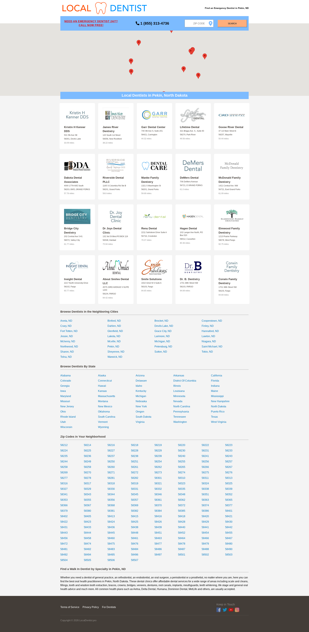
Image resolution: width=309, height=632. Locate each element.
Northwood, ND (69, 346)
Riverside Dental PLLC (113, 179)
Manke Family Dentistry (150, 179)
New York (141, 406)
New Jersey (67, 406)
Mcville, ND (114, 341)
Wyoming (103, 427)
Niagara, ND (209, 341)
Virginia (140, 422)
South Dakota (143, 416)
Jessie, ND (66, 336)
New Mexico (105, 406)
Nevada (177, 401)
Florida (215, 380)
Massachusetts (106, 396)
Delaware (141, 380)
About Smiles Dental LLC (116, 281)
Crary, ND (66, 326)
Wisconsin (66, 427)
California (216, 375)
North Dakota (218, 406)
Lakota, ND (114, 336)
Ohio (63, 411)
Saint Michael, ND (212, 346)
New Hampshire (220, 401)
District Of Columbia (184, 380)
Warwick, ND (115, 356)
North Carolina (181, 406)
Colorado (65, 380)
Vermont (103, 422)
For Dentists (109, 607)
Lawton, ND (208, 336)
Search (232, 23)
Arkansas (178, 375)
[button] (139, 43)
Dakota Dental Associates (73, 179)
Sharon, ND (67, 351)
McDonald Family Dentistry (230, 179)
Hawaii (102, 385)
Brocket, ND (161, 320)
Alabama (65, 375)
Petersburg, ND (163, 346)
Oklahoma (104, 411)
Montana (103, 401)
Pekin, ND (113, 346)
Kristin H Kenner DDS (74, 129)
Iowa (63, 391)
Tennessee (179, 416)
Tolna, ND (66, 356)
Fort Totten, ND (69, 331)
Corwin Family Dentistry (228, 281)
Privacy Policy (91, 607)
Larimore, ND (162, 336)
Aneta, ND (66, 320)
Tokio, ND (207, 351)
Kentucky (141, 391)
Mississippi (217, 396)
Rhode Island (68, 416)
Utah (63, 422)
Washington (180, 422)
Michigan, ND (162, 341)
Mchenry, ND (67, 341)
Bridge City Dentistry (71, 230)
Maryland (65, 396)
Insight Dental (73, 279)
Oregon (140, 411)
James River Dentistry (110, 129)
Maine (214, 391)
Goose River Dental (231, 127)
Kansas (102, 391)
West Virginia (218, 422)
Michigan (141, 396)
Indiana (215, 385)
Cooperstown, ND (212, 320)
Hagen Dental (188, 228)
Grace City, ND (163, 331)
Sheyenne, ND (116, 351)
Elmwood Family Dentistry (229, 230)
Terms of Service (69, 607)
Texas (214, 416)
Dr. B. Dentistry (190, 279)
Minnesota (179, 396)
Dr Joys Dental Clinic (112, 230)
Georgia (65, 385)
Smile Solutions (151, 279)
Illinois (177, 385)
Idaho (139, 385)
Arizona (140, 375)
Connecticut (105, 380)
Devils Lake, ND (163, 326)
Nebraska (141, 401)
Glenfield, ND (115, 331)
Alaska (102, 375)
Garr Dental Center (153, 127)
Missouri (65, 401)
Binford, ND (114, 320)
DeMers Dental (189, 177)
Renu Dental (149, 228)
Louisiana (179, 391)
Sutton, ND (160, 351)
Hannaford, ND (210, 331)
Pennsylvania (181, 411)
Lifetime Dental (189, 127)
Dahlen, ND (114, 326)
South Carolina (106, 416)
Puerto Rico (218, 411)
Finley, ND (208, 326)
